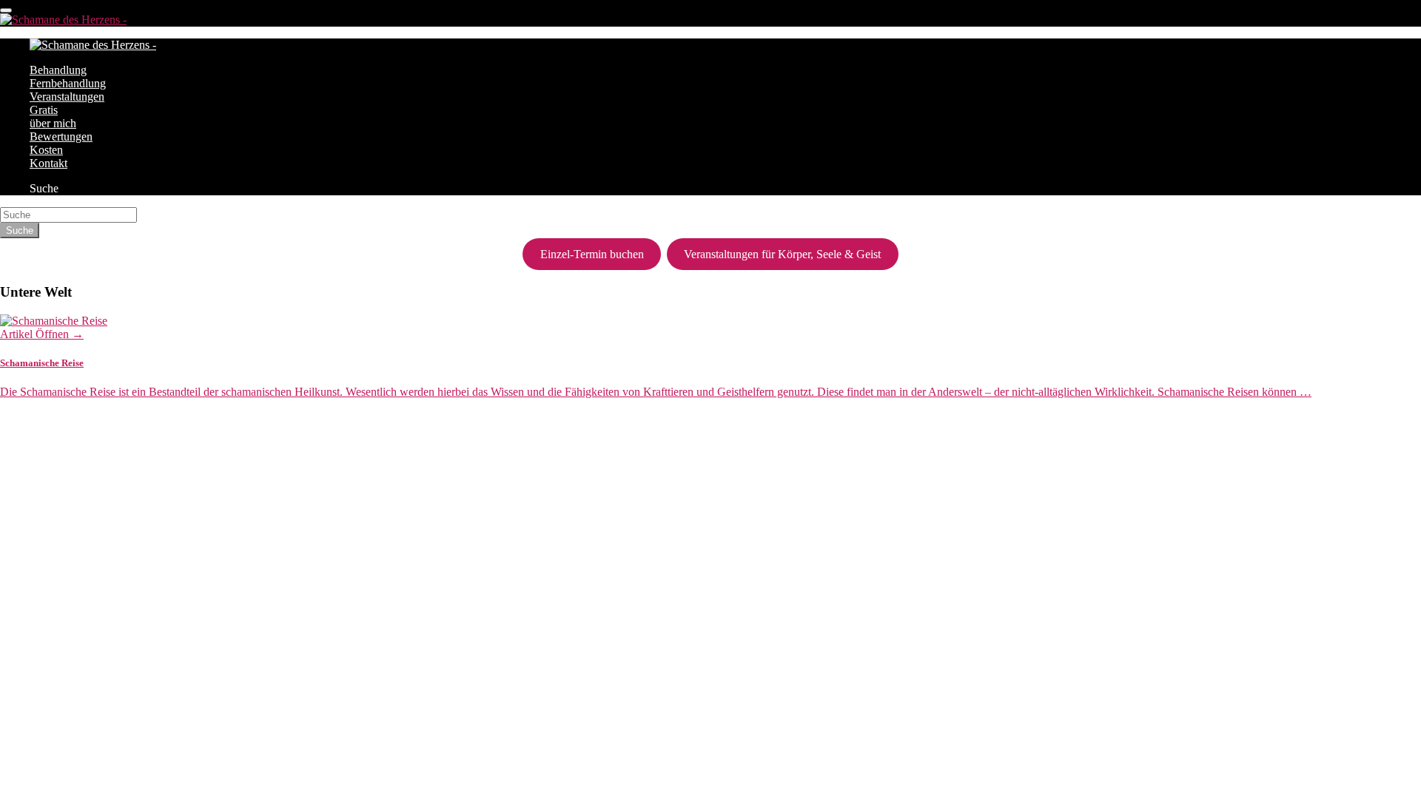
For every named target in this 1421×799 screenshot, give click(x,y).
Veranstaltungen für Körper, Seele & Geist (782, 254)
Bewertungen (61, 136)
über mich (53, 123)
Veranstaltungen (67, 96)
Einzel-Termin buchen (592, 254)
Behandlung (58, 70)
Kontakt (48, 163)
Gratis (44, 110)
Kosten (46, 150)
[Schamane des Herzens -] (63, 19)
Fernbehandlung (68, 83)
